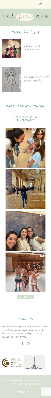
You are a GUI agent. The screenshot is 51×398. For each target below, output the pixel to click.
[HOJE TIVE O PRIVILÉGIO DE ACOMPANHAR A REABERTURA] (25, 189)
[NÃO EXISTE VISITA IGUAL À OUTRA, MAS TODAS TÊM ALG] (25, 148)
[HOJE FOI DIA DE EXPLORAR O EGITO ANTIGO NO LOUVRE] (25, 272)
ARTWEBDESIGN (31, 384)
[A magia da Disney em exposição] (11, 79)
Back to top (23, 392)
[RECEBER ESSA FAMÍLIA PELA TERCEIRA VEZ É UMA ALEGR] (25, 231)
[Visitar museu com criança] (11, 48)
